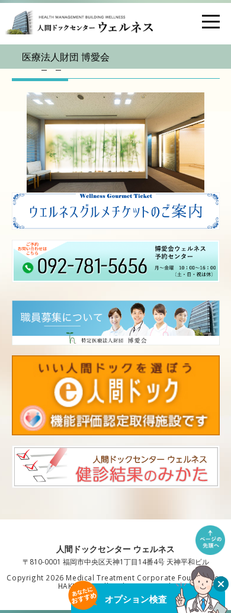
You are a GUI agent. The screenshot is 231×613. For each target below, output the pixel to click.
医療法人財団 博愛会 (66, 56)
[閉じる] (221, 584)
